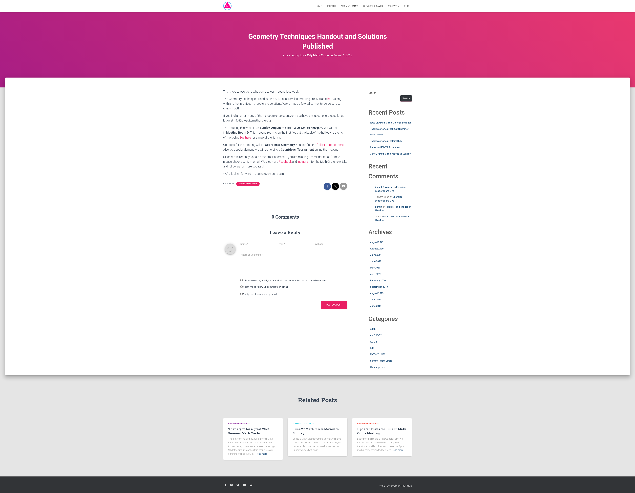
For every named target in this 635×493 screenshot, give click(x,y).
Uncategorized (378, 367)
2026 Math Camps (349, 6)
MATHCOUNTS (377, 354)
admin (378, 206)
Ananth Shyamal (383, 187)
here (330, 99)
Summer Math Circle (248, 184)
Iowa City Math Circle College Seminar (390, 122)
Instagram (303, 161)
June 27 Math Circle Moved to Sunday (390, 153)
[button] (398, 6)
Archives (393, 6)
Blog (406, 6)
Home (319, 6)
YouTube (244, 485)
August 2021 (376, 242)
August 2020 (376, 248)
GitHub (251, 485)
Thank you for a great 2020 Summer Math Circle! (248, 431)
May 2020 (375, 267)
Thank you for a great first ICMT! (387, 141)
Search (372, 92)
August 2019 (376, 293)
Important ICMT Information (385, 147)
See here (245, 137)
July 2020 (375, 255)
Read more (261, 453)
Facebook (285, 161)
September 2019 (379, 287)
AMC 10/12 (376, 335)
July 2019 (375, 299)
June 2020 (375, 261)
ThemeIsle (406, 485)
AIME (373, 329)
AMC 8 (373, 341)
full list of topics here (330, 144)
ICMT (373, 348)
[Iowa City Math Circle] (227, 6)
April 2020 (375, 274)
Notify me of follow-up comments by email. (265, 287)
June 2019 (375, 306)
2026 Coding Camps (373, 6)
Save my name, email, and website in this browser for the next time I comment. (286, 280)
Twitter (238, 485)
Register (331, 6)
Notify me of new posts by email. (260, 294)
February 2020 (378, 280)
